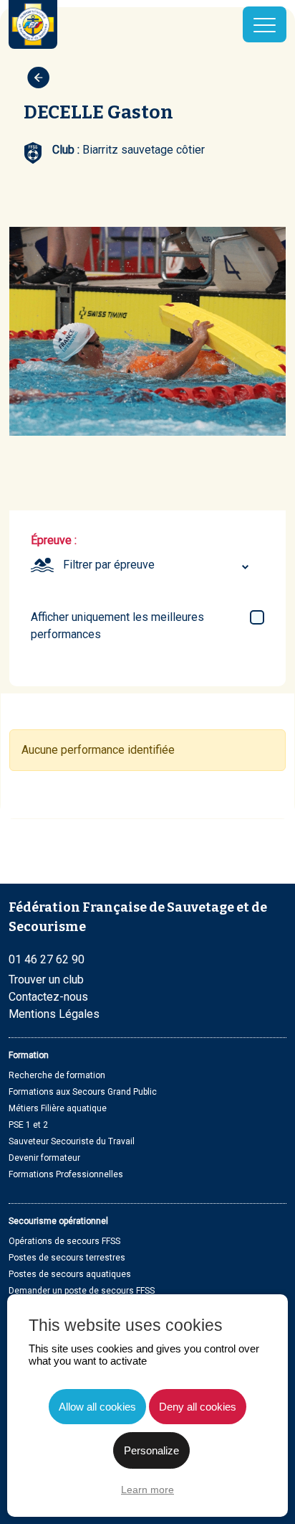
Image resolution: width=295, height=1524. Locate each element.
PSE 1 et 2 (28, 1125)
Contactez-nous (48, 997)
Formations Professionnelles (66, 1174)
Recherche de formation (57, 1075)
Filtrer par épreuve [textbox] (109, 564)
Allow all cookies (97, 1407)
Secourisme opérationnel (58, 1221)
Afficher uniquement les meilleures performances (117, 625)
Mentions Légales (54, 1014)
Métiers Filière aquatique (58, 1108)
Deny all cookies (197, 1407)
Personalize (151, 1450)
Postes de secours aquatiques (70, 1274)
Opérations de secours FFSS (64, 1241)
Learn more (147, 1489)
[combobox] (158, 565)
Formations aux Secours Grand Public (83, 1092)
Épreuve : (54, 540)
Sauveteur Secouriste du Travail (72, 1141)
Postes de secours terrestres (67, 1258)
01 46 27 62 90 (46, 959)
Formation (29, 1055)
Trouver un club (46, 979)
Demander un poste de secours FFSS (82, 1291)
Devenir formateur (44, 1158)
